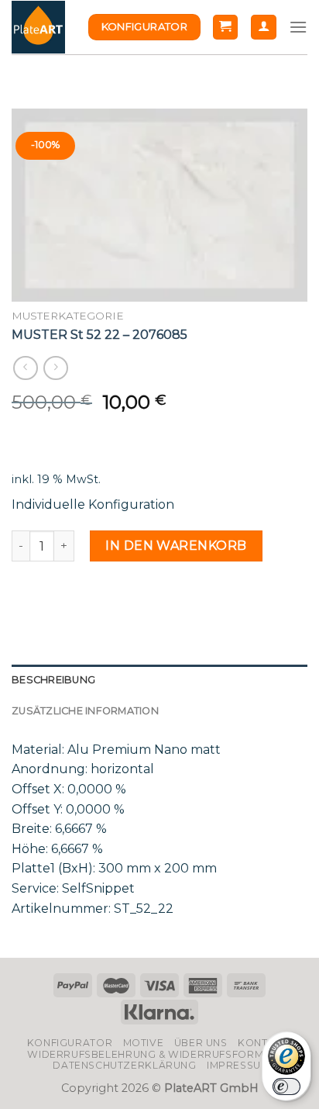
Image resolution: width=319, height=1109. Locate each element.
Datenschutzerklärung (124, 1065)
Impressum (238, 1065)
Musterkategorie (68, 315)
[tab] (159, 680)
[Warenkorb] (225, 27)
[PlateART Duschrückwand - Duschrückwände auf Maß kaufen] (38, 27)
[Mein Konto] (263, 27)
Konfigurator (69, 1043)
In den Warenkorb (176, 545)
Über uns (201, 1043)
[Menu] (298, 27)
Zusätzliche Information (85, 711)
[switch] (286, 1086)
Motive (143, 1043)
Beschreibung (53, 680)
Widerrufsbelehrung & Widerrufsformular (159, 1054)
